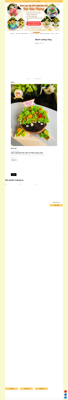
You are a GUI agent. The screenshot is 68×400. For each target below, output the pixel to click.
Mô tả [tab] (28, 78)
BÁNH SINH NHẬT (24, 33)
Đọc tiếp (12, 388)
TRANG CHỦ (12, 33)
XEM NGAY (38, 1)
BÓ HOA (31, 33)
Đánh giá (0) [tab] (38, 78)
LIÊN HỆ (56, 33)
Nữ (43, 43)
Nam (41, 43)
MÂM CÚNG (36, 33)
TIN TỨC (52, 33)
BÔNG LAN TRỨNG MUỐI (45, 33)
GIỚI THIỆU (18, 33)
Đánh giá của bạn (14, 157)
